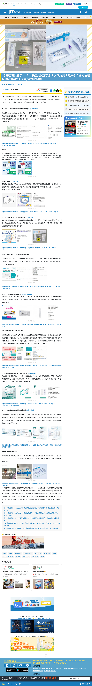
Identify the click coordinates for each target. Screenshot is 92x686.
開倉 (45, 660)
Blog (40, 4)
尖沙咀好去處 (52, 660)
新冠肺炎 (18, 553)
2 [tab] (44, 20)
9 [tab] (45, 22)
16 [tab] (48, 24)
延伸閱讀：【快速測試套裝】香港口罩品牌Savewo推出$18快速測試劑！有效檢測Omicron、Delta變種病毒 (28, 405)
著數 (4, 553)
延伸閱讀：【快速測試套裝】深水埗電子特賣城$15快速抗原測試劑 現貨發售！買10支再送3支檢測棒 (31, 484)
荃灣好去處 (81, 660)
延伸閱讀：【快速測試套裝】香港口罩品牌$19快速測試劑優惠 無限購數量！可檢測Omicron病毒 (32, 249)
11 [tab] (49, 22)
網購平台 (26, 557)
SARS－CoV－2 (8, 557)
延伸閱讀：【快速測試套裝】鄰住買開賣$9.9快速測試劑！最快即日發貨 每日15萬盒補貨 (30, 212)
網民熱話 (35, 668)
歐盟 (55, 553)
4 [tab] (47, 20)
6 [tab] (51, 20)
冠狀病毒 (35, 557)
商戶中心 (69, 4)
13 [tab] (43, 24)
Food (26, 4)
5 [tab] (49, 20)
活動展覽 (36, 660)
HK (14, 4)
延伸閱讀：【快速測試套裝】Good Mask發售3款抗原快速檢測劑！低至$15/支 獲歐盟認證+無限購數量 (31, 287)
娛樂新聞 (43, 12)
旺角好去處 (36, 663)
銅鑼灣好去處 (62, 660)
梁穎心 (7, 90)
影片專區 (70, 17)
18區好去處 (87, 17)
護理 (42, 557)
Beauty (33, 4)
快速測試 (38, 553)
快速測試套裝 (28, 553)
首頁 (3, 84)
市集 (41, 660)
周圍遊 (78, 17)
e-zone (46, 4)
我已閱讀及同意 (74, 679)
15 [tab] (46, 24)
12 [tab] (51, 22)
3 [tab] (45, 20)
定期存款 (51, 12)
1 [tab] (42, 20)
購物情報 (11, 84)
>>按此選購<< (33, 109)
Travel (20, 4)
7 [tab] (42, 22)
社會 (42, 663)
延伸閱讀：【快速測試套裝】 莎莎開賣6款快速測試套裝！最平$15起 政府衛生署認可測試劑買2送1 (32, 325)
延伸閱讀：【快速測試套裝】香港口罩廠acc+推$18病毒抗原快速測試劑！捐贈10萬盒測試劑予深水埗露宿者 (32, 446)
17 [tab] (50, 24)
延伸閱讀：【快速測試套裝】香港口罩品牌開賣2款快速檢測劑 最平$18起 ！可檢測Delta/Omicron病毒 (29, 145)
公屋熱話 (36, 12)
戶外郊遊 (56, 663)
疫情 (11, 553)
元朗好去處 (72, 660)
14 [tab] (45, 24)
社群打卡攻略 (60, 4)
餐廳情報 (48, 663)
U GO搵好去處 (84, 7)
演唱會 (7, 17)
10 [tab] (47, 22)
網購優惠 (47, 553)
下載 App (78, 4)
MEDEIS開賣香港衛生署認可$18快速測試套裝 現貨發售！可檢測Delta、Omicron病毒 (31, 528)
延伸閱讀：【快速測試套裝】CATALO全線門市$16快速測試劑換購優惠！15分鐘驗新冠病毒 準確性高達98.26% (31, 367)
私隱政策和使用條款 (50, 678)
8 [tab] (44, 22)
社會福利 (63, 663)
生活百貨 (19, 84)
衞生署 (18, 557)
